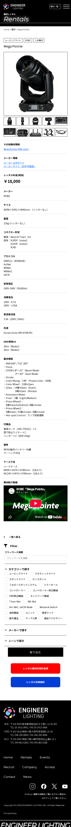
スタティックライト (45, 573)
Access (50, 767)
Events (45, 757)
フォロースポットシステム (23, 584)
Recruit (9, 767)
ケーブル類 (31, 618)
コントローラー (17, 590)
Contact (9, 777)
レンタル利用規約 (35, 682)
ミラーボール (51, 584)
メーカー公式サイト (14, 162)
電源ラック (47, 612)
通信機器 (13, 612)
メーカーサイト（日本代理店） (20, 166)
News (27, 777)
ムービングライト (18, 573)
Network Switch (48, 607)
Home (6, 29)
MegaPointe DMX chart (16, 149)
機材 (13, 29)
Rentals (26, 757)
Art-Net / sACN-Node (21, 607)
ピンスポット (39, 579)
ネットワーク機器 (39, 596)
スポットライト (17, 579)
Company (29, 767)
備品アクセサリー (53, 618)
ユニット (30, 612)
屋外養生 (13, 618)
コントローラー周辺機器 (45, 590)
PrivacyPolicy (10, 813)
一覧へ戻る (14, 537)
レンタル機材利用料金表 (35, 668)
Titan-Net (15, 601)
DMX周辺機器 (16, 596)
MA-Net (32, 601)
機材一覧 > (55, 6)
